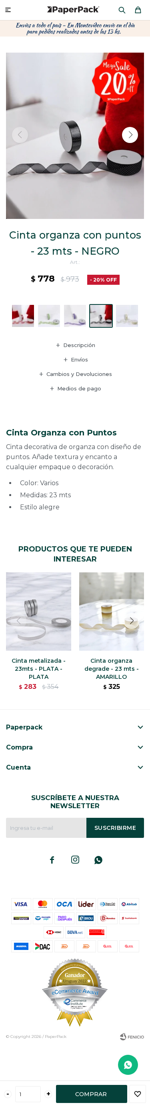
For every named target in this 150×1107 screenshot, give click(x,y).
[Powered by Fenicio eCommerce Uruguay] (132, 1037)
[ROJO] (23, 316)
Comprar (91, 1094)
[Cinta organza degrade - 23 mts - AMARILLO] (111, 611)
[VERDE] (49, 316)
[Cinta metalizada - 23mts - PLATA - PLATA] (38, 611)
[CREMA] (127, 316)
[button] (122, 10)
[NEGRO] (101, 316)
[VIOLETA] (75, 316)
